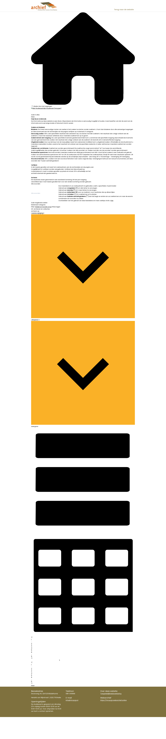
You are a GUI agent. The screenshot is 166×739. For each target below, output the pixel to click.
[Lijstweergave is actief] (83, 531)
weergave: (34, 426)
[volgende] (32, 658)
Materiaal (34, 205)
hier (112, 201)
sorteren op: (35, 211)
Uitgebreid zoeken (41, 203)
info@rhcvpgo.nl (72, 700)
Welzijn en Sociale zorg (43, 207)
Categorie (41, 205)
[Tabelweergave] (83, 635)
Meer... (33, 117)
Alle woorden (35, 184)
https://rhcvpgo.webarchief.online (113, 700)
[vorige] (32, 637)
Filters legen (56, 207)
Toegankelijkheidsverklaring (110, 694)
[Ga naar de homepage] (47, 6)
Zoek (32, 203)
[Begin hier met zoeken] (83, 104)
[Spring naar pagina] (59, 660)
